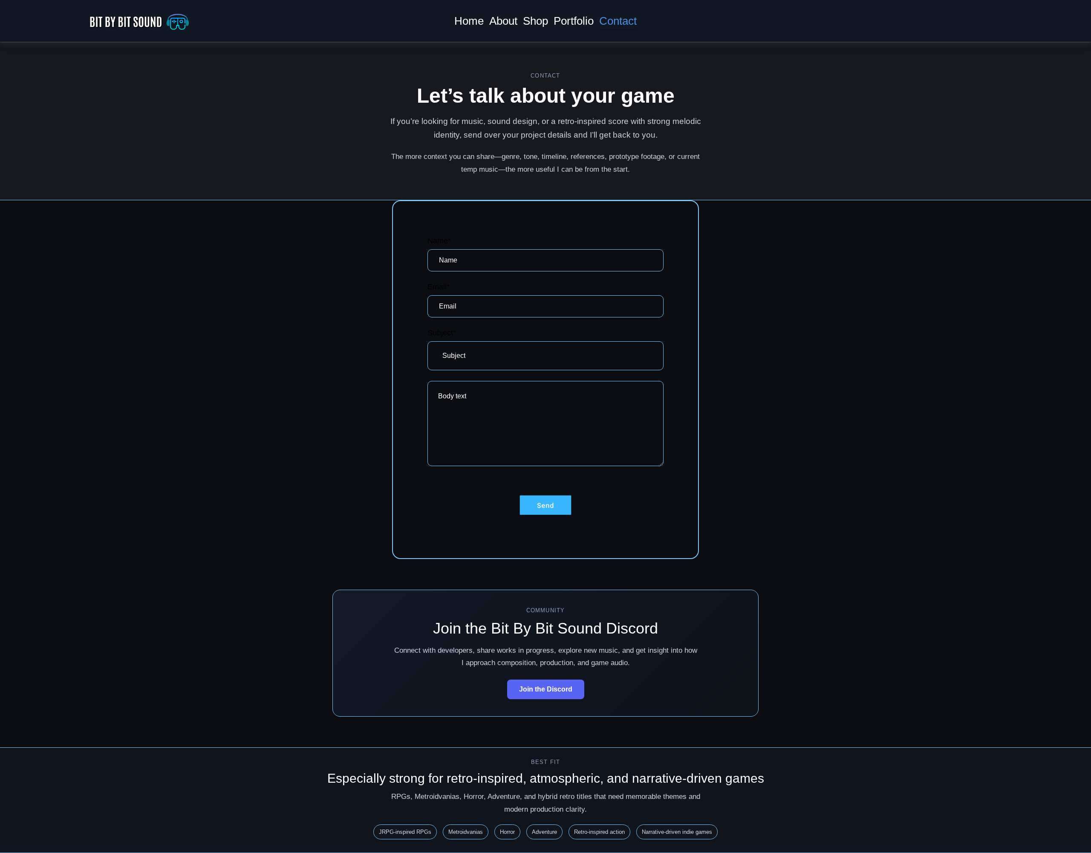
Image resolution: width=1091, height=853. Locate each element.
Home (469, 20)
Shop (535, 20)
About (503, 20)
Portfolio (574, 20)
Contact (618, 20)
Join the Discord (545, 689)
